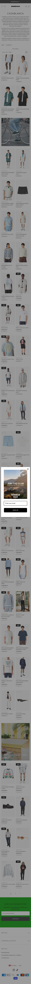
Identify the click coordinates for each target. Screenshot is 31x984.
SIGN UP (15, 510)
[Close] (28, 469)
